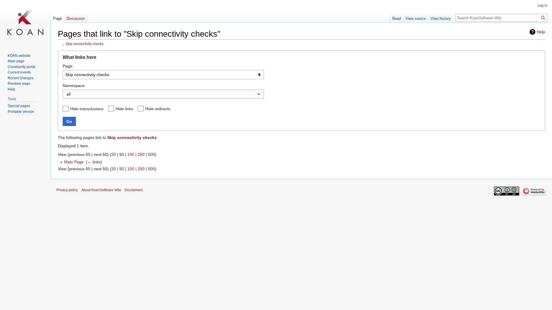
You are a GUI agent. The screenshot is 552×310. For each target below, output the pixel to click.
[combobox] (163, 74)
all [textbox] (68, 94)
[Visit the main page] (25, 23)
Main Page (74, 162)
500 (151, 154)
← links (94, 162)
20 (113, 154)
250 (141, 154)
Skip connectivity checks (84, 44)
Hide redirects (157, 108)
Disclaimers (133, 190)
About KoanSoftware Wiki (101, 190)
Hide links (124, 108)
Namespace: (74, 85)
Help (541, 32)
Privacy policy (67, 190)
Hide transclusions (86, 108)
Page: (68, 66)
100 (130, 154)
